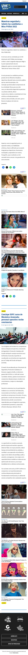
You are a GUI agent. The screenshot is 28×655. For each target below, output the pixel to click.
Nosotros (14, 640)
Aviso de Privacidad (14, 644)
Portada (3, 13)
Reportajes (16, 13)
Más (23, 13)
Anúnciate (14, 636)
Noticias (9, 13)
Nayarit (3, 311)
